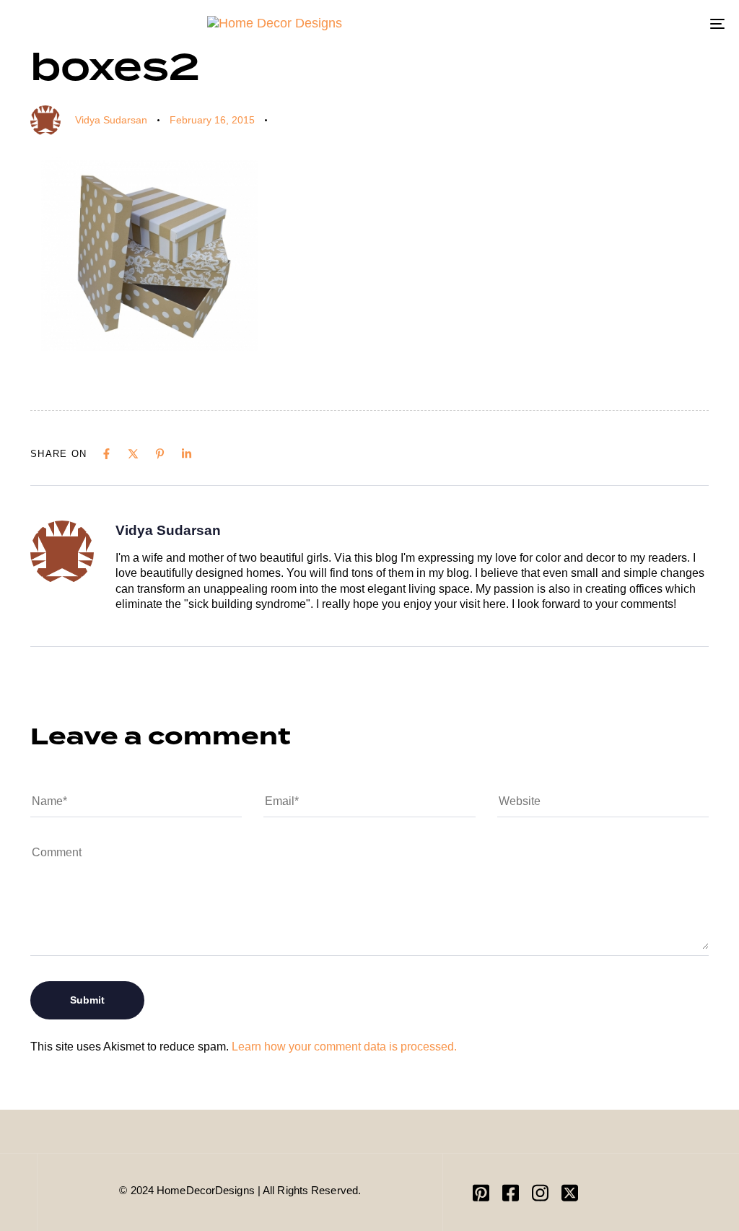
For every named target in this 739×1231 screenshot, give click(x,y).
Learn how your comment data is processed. (344, 1046)
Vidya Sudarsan (111, 120)
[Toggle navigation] (606, 23)
